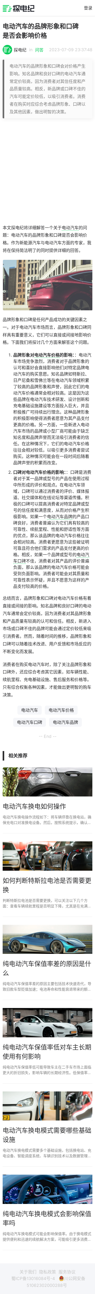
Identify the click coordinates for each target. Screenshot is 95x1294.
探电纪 (20, 50)
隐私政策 (47, 1271)
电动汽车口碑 (29, 722)
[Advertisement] (47, 171)
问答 (39, 50)
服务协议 (67, 1271)
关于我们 (28, 1271)
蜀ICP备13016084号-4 (33, 1278)
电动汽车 (70, 227)
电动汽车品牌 (59, 516)
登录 (88, 8)
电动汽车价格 (47, 355)
